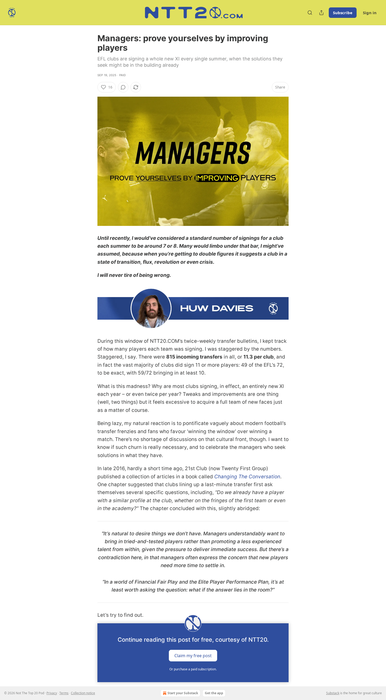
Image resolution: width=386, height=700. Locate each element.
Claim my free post (193, 655)
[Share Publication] (321, 12)
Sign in (370, 12)
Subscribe (342, 12)
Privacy (51, 693)
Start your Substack (183, 693)
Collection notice (83, 693)
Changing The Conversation (247, 477)
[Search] (310, 12)
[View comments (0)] (123, 87)
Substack (332, 693)
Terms (64, 693)
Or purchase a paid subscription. (193, 669)
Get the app (214, 693)
